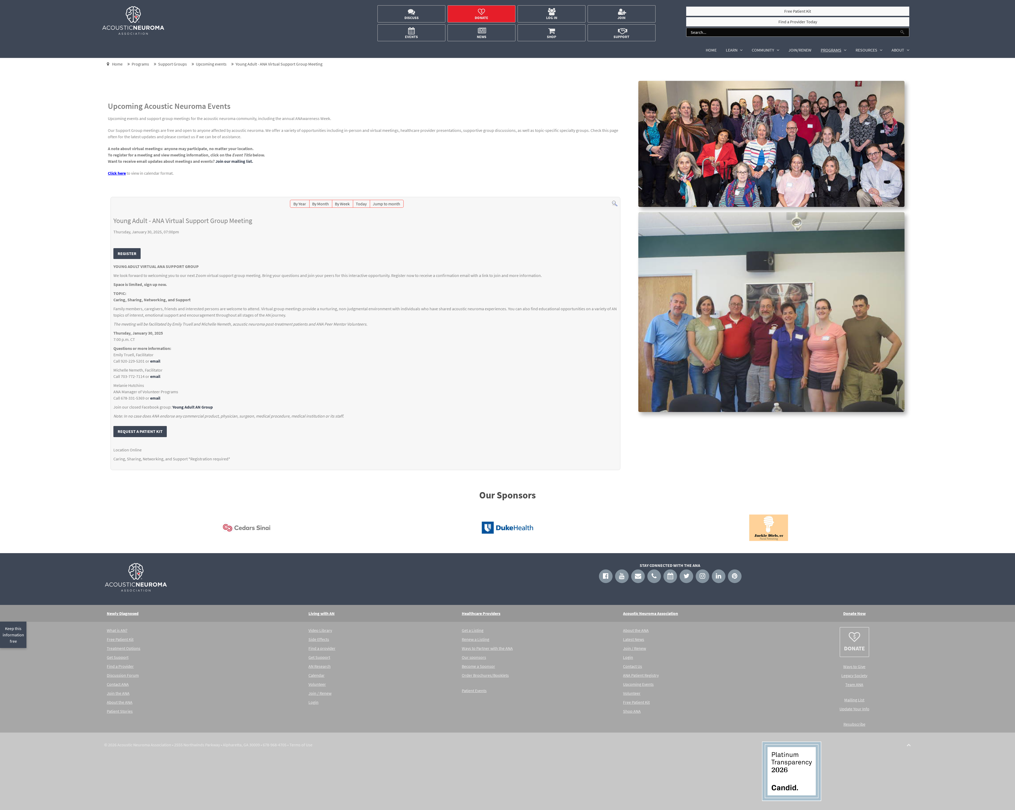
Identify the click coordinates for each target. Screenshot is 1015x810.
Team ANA (854, 684)
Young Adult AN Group (192, 407)
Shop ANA (632, 711)
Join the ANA (118, 693)
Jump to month (386, 203)
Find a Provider (120, 666)
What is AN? (117, 630)
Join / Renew (319, 693)
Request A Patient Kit (140, 431)
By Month (320, 203)
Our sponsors (474, 657)
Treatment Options (123, 648)
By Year (299, 203)
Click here (117, 173)
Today (361, 203)
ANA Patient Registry (641, 675)
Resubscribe (854, 724)
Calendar (316, 675)
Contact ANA (118, 684)
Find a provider (321, 648)
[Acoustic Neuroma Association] (133, 33)
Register (127, 253)
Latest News (633, 639)
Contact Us (632, 666)
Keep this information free (13, 635)
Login (313, 702)
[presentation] (108, 529)
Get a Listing (472, 630)
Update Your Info (854, 708)
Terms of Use (300, 744)
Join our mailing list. (234, 161)
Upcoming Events (638, 684)
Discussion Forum (123, 675)
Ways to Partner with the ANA (487, 648)
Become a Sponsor (478, 666)
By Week (342, 203)
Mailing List (854, 699)
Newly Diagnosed (123, 613)
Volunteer (317, 684)
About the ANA (119, 702)
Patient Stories (120, 711)
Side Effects (318, 639)
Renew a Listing (475, 639)
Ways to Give (854, 666)
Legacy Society (854, 675)
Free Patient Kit (120, 639)
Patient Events (474, 690)
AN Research (319, 666)
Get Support (117, 657)
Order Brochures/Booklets (485, 675)
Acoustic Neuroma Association (650, 613)
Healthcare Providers (481, 613)
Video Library (320, 630)
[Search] (614, 203)
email (155, 361)
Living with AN (321, 613)
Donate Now (854, 613)
